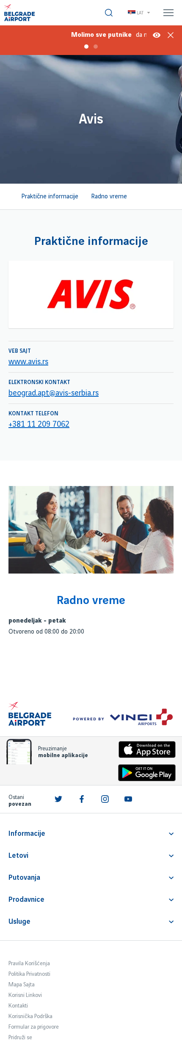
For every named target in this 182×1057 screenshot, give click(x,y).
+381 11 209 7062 (38, 424)
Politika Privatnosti (29, 974)
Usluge (19, 921)
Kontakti (18, 1006)
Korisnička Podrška (30, 1016)
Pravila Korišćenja (29, 963)
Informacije (26, 833)
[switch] (109, 12)
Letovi (18, 855)
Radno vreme (109, 196)
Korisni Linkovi (25, 995)
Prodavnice (26, 899)
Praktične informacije (49, 196)
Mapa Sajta (21, 985)
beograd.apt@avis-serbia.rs (53, 393)
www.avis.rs (28, 362)
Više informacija (156, 35)
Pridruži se (20, 1038)
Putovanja (24, 877)
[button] (81, 33)
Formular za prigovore (33, 1027)
